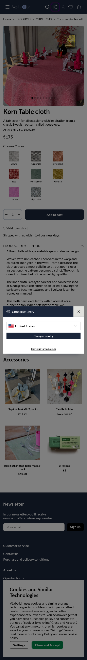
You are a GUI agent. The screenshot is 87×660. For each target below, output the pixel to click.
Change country (43, 336)
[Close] (78, 311)
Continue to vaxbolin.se (43, 348)
